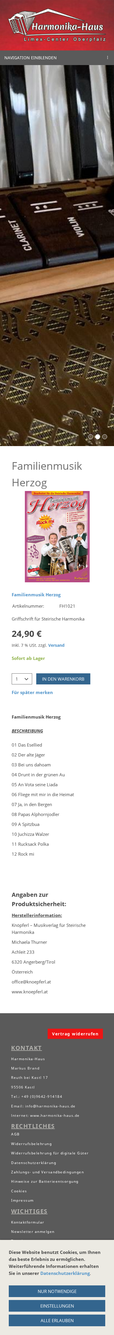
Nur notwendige (57, 1291)
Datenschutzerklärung (65, 1273)
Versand (56, 645)
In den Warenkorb (63, 679)
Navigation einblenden (30, 57)
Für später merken (32, 692)
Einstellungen (57, 1306)
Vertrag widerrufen (75, 1034)
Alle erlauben (57, 1320)
